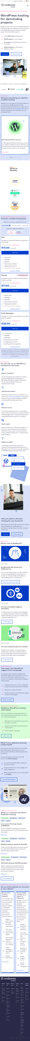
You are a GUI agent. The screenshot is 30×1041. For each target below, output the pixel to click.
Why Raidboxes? (17, 990)
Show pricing (16, 54)
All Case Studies (7, 878)
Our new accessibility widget (10, 607)
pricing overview (19, 108)
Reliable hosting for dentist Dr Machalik (14, 844)
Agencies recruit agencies (8, 1005)
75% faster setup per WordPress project (14, 863)
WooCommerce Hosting (9, 139)
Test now (4, 54)
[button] (9, 225)
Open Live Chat (7, 700)
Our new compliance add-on (10, 646)
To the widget (7, 621)
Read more (4, 835)
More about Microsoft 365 (10, 582)
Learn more (5, 153)
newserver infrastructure (16, 396)
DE (28, 1037)
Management (3, 993)
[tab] (6, 225)
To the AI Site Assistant (9, 779)
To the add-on (7, 660)
